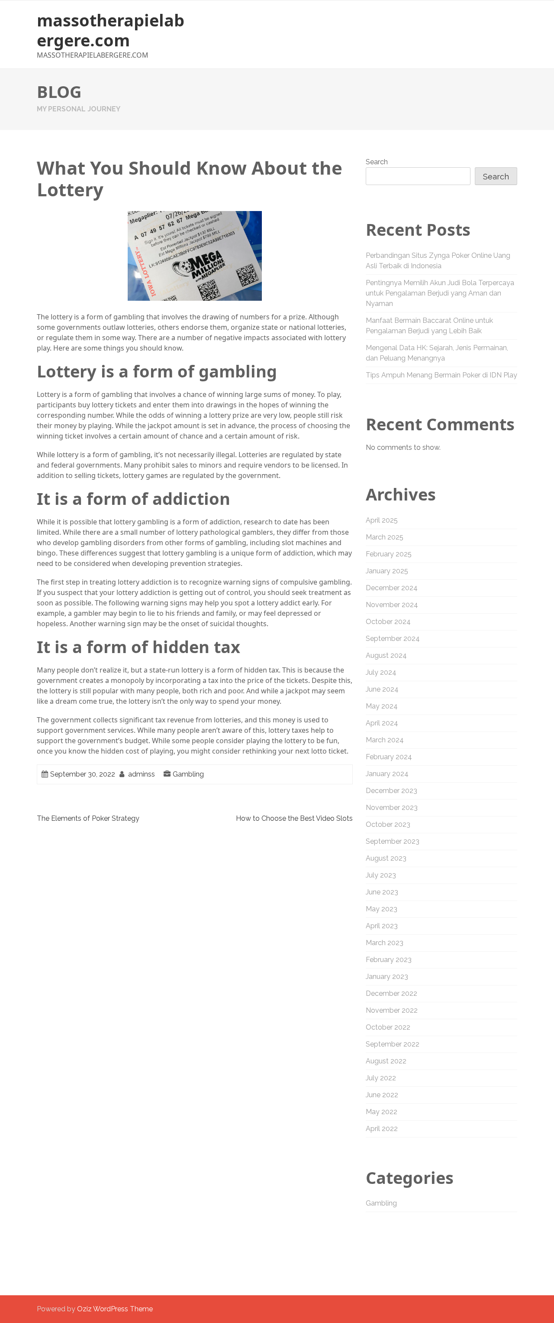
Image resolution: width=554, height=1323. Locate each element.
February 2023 (389, 960)
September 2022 (392, 1044)
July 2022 (381, 1078)
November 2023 (392, 807)
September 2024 (393, 638)
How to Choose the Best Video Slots (294, 818)
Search (377, 162)
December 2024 (392, 588)
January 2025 (387, 571)
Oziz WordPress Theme (115, 1309)
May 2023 (381, 909)
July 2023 (381, 875)
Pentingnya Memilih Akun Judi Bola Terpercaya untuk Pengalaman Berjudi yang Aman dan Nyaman (440, 293)
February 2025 (389, 554)
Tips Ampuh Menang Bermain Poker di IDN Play (441, 375)
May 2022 (381, 1112)
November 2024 (392, 605)
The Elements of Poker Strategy (88, 818)
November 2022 (392, 1010)
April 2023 (382, 926)
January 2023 (387, 976)
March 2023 (384, 943)
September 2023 (392, 841)
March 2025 (384, 537)
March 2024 (385, 740)
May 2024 (382, 706)
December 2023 (391, 791)
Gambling (188, 774)
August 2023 (386, 858)
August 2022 (386, 1061)
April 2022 (382, 1129)
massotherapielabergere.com (110, 30)
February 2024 (389, 757)
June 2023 (382, 892)
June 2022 (382, 1095)
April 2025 (382, 520)
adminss (141, 774)
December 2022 (391, 993)
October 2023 (388, 824)
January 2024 (387, 774)
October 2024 (388, 622)
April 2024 (382, 723)
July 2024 (381, 672)
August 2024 (386, 655)
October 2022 (388, 1027)
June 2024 (382, 689)
